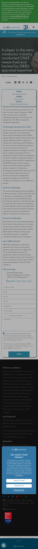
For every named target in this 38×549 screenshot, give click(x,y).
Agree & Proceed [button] (19, 480)
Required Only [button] (19, 485)
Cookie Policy (19, 475)
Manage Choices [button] (19, 490)
